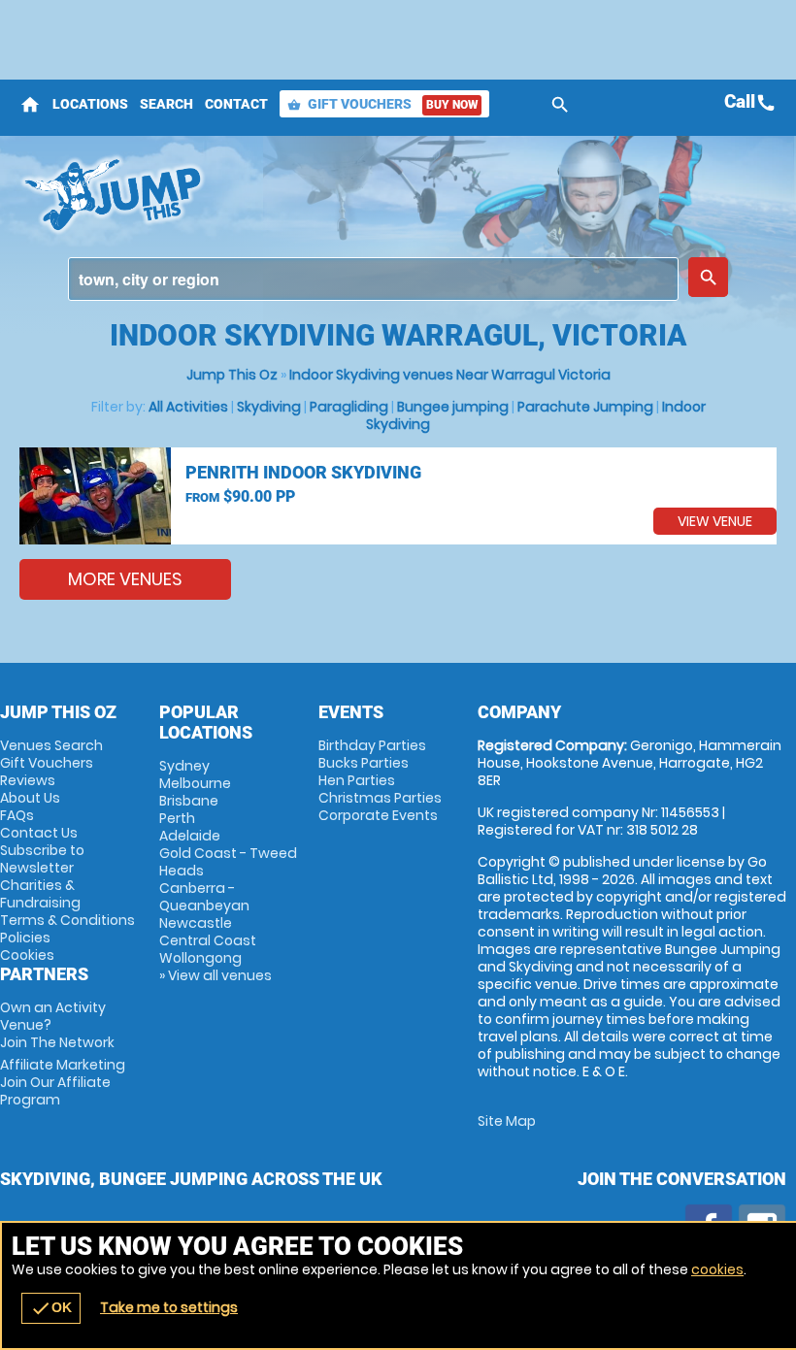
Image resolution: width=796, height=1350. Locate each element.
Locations (90, 104)
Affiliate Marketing (62, 1082)
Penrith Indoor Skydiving (303, 472)
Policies (25, 937)
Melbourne (195, 783)
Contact (236, 104)
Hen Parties (356, 780)
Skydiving (269, 406)
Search (166, 104)
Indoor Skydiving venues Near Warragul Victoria (450, 374)
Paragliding (349, 406)
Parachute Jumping (585, 406)
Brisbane (188, 800)
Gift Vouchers (382, 104)
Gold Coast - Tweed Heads (228, 861)
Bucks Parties (363, 763)
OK (51, 1308)
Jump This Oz (232, 374)
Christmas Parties (380, 797)
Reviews (27, 780)
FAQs (17, 815)
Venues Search (51, 745)
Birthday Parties (372, 745)
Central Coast (207, 940)
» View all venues (215, 975)
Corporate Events (378, 815)
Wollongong (200, 958)
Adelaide (189, 835)
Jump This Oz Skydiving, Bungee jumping (265, 194)
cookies (717, 1269)
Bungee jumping (453, 406)
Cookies (27, 955)
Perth (177, 818)
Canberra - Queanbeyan (204, 896)
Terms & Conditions (67, 920)
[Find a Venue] (373, 279)
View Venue (715, 521)
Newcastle (195, 923)
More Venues (125, 579)
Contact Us (39, 832)
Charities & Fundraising (40, 893)
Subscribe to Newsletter (42, 858)
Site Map (507, 1121)
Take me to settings (169, 1307)
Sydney (184, 765)
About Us (30, 797)
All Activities (188, 406)
